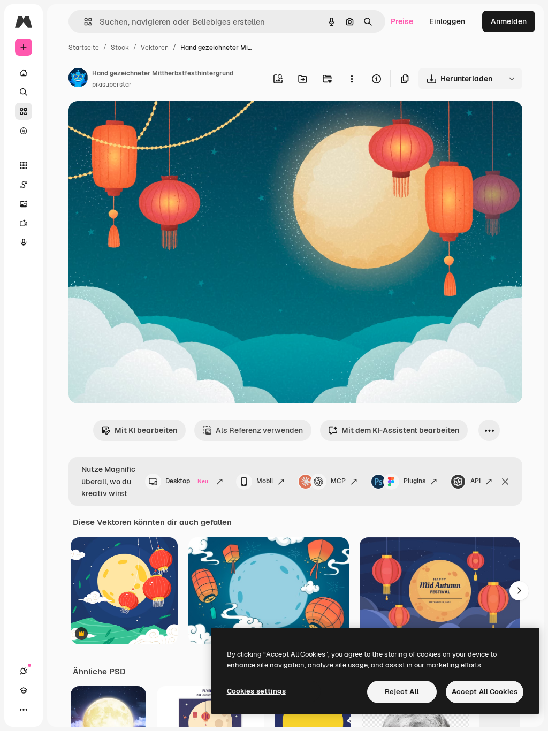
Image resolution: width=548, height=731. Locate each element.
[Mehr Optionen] (351, 78)
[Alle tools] (23, 165)
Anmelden (509, 21)
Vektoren (155, 47)
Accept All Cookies (484, 691)
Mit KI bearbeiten (146, 430)
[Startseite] (23, 72)
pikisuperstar (112, 84)
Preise (402, 21)
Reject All (402, 691)
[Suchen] (23, 92)
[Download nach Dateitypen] (511, 78)
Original (137, 122)
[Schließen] (505, 481)
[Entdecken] (23, 130)
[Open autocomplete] (83, 22)
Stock (120, 47)
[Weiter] (519, 590)
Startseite (83, 47)
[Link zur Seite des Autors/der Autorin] (78, 79)
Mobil (264, 481)
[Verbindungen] (23, 671)
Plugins (414, 481)
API (475, 481)
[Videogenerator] (23, 223)
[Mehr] (23, 709)
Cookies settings (256, 691)
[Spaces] (23, 184)
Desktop (186, 481)
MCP (338, 481)
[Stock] (23, 111)
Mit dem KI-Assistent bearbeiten (400, 430)
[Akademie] (23, 690)
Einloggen (447, 21)
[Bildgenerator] (23, 203)
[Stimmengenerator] (23, 242)
